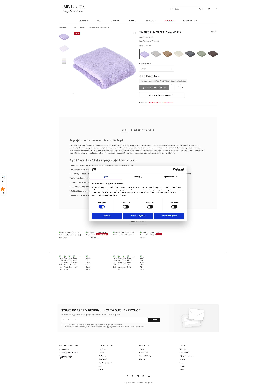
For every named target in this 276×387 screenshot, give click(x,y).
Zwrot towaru (103, 359)
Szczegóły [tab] (138, 177)
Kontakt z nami (144, 352)
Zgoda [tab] (105, 177)
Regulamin (102, 349)
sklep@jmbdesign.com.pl (70, 352)
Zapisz (154, 320)
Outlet (101, 370)
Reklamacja (102, 356)
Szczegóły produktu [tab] (142, 130)
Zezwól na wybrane (138, 216)
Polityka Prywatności (105, 363)
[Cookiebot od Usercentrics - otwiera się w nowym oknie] (174, 169)
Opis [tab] (124, 130)
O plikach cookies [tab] (170, 177)
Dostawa (102, 352)
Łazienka (73, 27)
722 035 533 (65, 349)
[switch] (126, 207)
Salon (181, 363)
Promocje (183, 349)
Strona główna (63, 27)
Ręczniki (82, 27)
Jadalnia (182, 359)
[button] (216, 9)
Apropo (149, 382)
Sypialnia (182, 366)
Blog (100, 366)
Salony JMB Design (145, 356)
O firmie (141, 349)
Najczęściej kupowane (187, 356)
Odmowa (107, 216)
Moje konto (142, 359)
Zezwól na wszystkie (169, 216)
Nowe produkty (184, 352)
